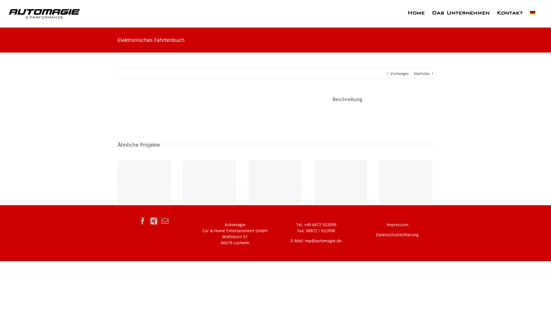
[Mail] (165, 221)
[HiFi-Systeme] (275, 181)
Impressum (397, 224)
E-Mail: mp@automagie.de (316, 240)
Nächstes (422, 73)
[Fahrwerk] (405, 181)
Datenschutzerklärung (397, 234)
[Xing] (153, 221)
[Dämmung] (340, 181)
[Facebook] (142, 221)
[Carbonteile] (144, 181)
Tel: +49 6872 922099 (316, 224)
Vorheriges (399, 73)
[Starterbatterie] (209, 181)
